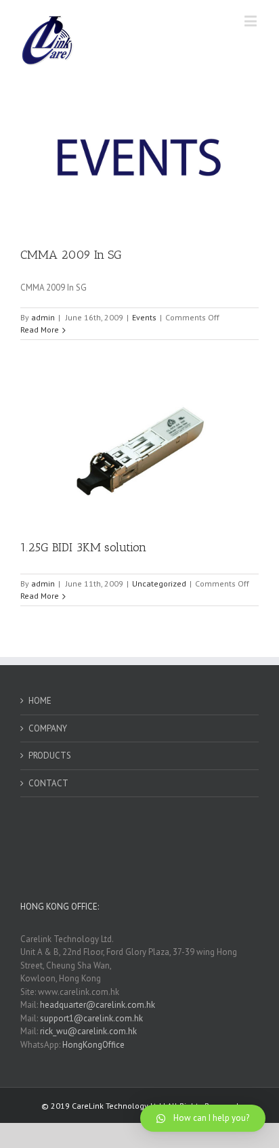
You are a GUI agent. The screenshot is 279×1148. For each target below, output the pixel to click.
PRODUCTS (49, 755)
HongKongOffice (93, 1044)
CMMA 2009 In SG (71, 254)
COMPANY (47, 728)
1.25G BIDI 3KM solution (83, 547)
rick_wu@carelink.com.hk (88, 1031)
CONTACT (48, 783)
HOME (39, 700)
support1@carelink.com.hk (91, 1018)
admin (43, 317)
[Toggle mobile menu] (251, 21)
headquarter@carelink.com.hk (97, 1005)
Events (144, 317)
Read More (39, 329)
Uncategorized (159, 583)
